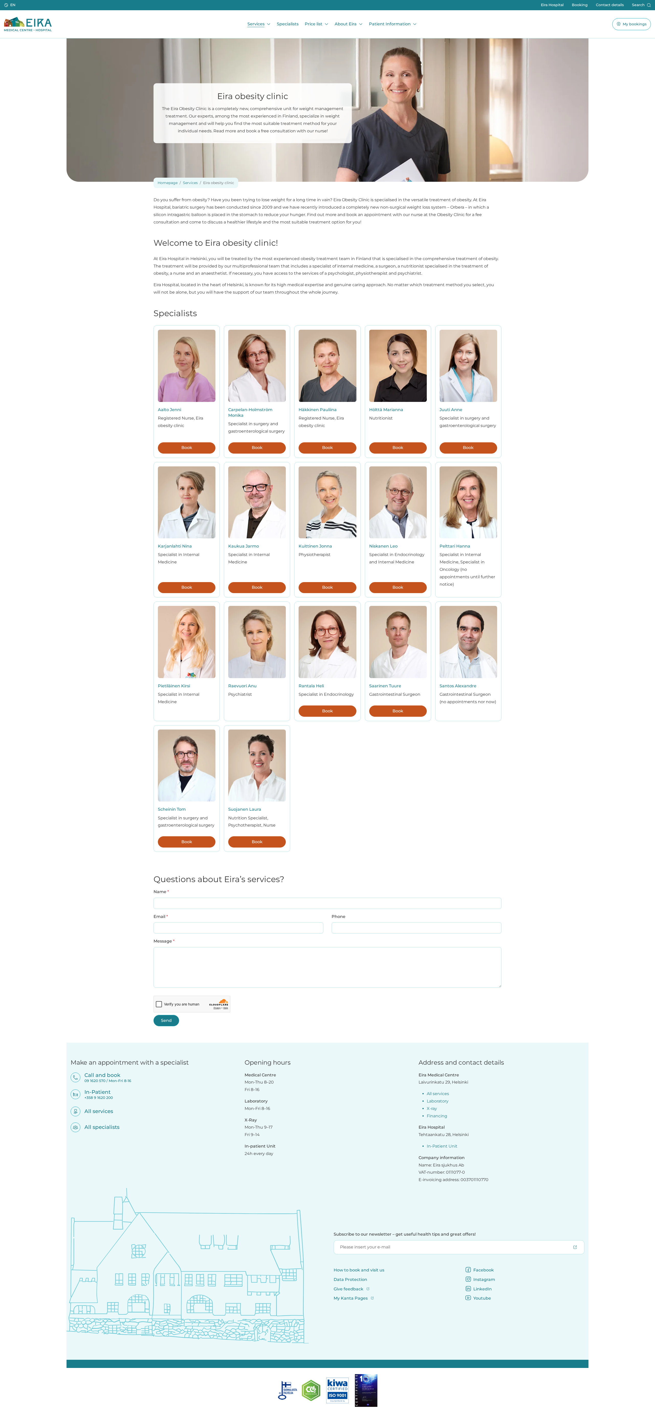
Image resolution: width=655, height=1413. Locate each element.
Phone (338, 916)
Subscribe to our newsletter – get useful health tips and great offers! (405, 1234)
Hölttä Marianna (386, 409)
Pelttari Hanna (455, 546)
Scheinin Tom (172, 809)
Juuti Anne (451, 409)
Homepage (168, 182)
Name (161, 891)
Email (161, 916)
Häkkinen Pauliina (318, 409)
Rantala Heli (311, 685)
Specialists (288, 24)
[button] (10, 5)
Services (256, 24)
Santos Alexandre (458, 685)
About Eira (346, 24)
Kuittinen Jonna (315, 546)
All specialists (98, 1127)
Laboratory (438, 1101)
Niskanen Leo (383, 546)
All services (95, 1111)
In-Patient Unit (442, 1146)
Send (166, 1020)
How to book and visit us (359, 1270)
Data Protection (350, 1279)
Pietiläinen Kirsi (174, 685)
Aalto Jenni (169, 409)
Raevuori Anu (242, 685)
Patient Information (390, 24)
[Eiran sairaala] (28, 24)
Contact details (610, 5)
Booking (580, 5)
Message (164, 941)
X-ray (432, 1108)
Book (186, 447)
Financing (437, 1116)
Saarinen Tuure (385, 685)
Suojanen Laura (244, 809)
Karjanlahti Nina (175, 546)
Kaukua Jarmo (243, 546)
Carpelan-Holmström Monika (250, 412)
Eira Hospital (552, 5)
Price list (313, 24)
